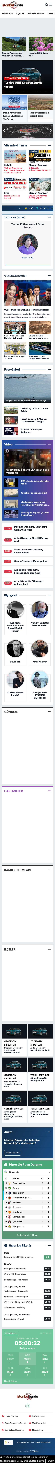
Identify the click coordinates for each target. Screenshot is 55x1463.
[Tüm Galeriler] (49, 369)
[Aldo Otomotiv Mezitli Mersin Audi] (40, 1031)
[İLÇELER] (49, 949)
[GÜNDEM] (49, 712)
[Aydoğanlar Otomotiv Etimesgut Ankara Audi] (14, 1098)
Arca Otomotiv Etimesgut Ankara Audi (39, 1114)
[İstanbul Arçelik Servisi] (15, 184)
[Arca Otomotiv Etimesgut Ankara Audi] (40, 1098)
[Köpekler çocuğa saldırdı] (11, 493)
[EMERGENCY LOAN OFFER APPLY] (40, 184)
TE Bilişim (34, 1451)
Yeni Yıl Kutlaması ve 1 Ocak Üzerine (27, 226)
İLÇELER (20, 13)
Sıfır (6, 193)
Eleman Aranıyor (38, 165)
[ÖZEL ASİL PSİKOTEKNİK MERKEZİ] (40, 157)
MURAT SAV (27, 258)
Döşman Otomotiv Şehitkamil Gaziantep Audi (13, 1050)
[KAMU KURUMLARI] (49, 870)
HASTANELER (13, 791)
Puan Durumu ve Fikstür (15, 1423)
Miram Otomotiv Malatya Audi (31, 561)
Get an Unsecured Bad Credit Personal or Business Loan (14, 170)
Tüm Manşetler (39, 1423)
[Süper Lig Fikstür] (49, 1245)
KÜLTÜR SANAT (36, 13)
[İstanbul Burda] (12, 5)
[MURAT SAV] (27, 244)
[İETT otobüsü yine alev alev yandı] (11, 482)
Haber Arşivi (37, 1430)
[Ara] (46, 5)
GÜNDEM (7, 13)
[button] (51, 131)
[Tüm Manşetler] (49, 276)
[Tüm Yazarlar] (49, 217)
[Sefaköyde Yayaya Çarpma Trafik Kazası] (11, 514)
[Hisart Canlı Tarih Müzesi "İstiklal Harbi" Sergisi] (11, 420)
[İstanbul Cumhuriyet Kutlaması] (11, 431)
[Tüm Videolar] (49, 444)
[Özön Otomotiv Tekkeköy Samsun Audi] (14, 1065)
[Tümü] (49, 145)
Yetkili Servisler (40, 1075)
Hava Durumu (12, 1416)
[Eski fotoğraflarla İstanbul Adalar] (11, 410)
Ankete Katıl (12, 1152)
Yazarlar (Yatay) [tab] (14, 217)
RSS (9, 1442)
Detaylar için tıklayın (27, 1235)
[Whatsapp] (27, 1406)
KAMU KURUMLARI (17, 870)
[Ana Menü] (50, 5)
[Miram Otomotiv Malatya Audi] (40, 1065)
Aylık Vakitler (11, 1381)
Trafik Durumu (38, 1416)
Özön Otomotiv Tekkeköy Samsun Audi (13, 1084)
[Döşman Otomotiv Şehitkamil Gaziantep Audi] (14, 1031)
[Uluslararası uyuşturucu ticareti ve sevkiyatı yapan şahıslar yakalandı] (11, 503)
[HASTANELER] (49, 791)
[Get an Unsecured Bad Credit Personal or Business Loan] (15, 157)
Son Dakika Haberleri (14, 1430)
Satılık (8, 165)
